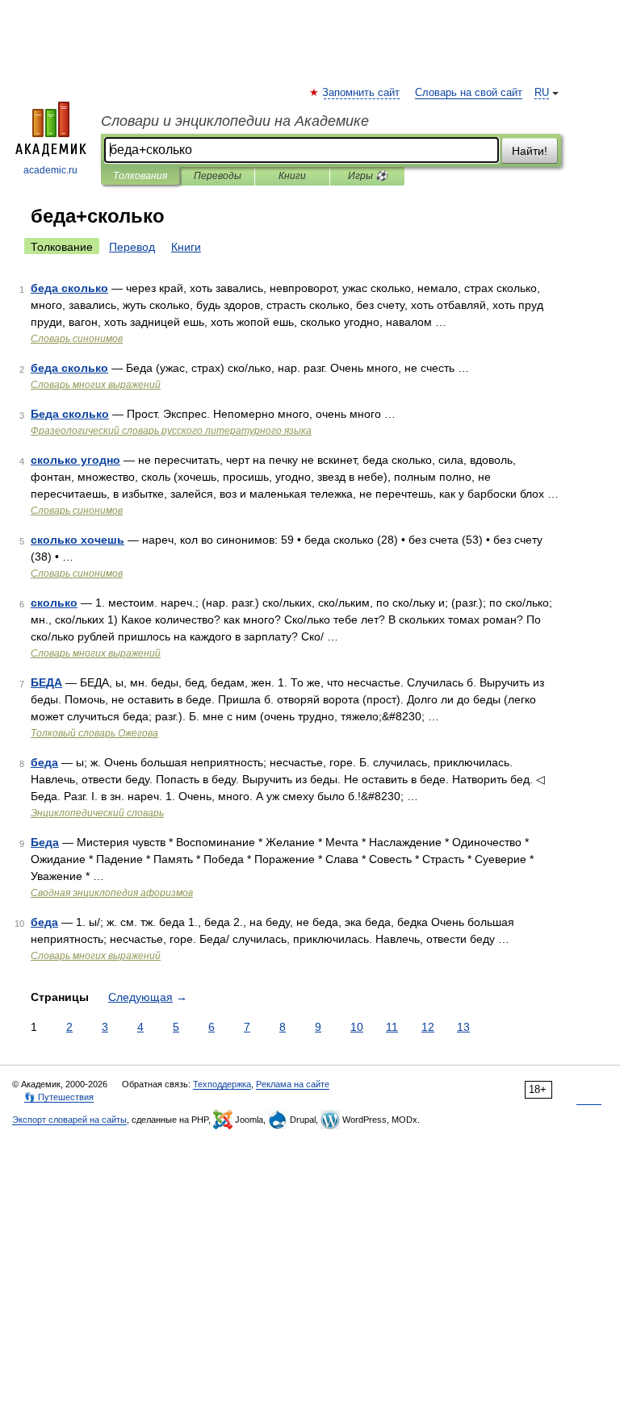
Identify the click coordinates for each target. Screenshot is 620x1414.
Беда (45, 842)
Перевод (132, 246)
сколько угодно (75, 459)
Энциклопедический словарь (97, 813)
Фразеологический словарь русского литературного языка (171, 430)
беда (44, 762)
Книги (292, 175)
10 (356, 1026)
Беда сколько (70, 413)
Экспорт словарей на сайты (69, 1119)
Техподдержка (222, 1084)
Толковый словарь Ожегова (94, 733)
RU (541, 92)
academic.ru (50, 170)
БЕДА (46, 682)
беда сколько (69, 288)
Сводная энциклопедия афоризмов (112, 893)
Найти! (529, 150)
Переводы (217, 175)
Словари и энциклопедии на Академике (235, 121)
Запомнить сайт (362, 92)
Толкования (140, 175)
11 (392, 1026)
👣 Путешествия (59, 1097)
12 (427, 1026)
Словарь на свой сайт (468, 92)
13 (463, 1026)
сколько (54, 602)
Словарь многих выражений (96, 384)
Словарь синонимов (77, 338)
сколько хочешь (77, 539)
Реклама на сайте (292, 1084)
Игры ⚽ (368, 175)
